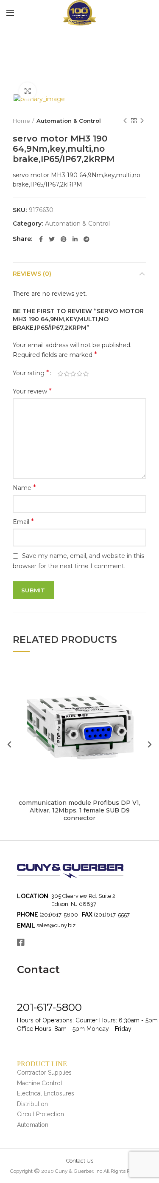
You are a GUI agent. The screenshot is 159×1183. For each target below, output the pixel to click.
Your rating (31, 373)
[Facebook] (41, 239)
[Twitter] (52, 239)
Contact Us (79, 1161)
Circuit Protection (40, 1114)
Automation (32, 1124)
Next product (142, 120)
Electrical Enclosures (45, 1093)
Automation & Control (68, 120)
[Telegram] (86, 239)
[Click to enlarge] (27, 90)
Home (21, 120)
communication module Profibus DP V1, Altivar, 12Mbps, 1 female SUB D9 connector (79, 810)
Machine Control (39, 1083)
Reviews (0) (32, 273)
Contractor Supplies (44, 1072)
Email (23, 522)
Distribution (32, 1104)
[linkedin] (75, 239)
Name (24, 488)
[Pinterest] (64, 239)
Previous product (125, 120)
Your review (32, 391)
